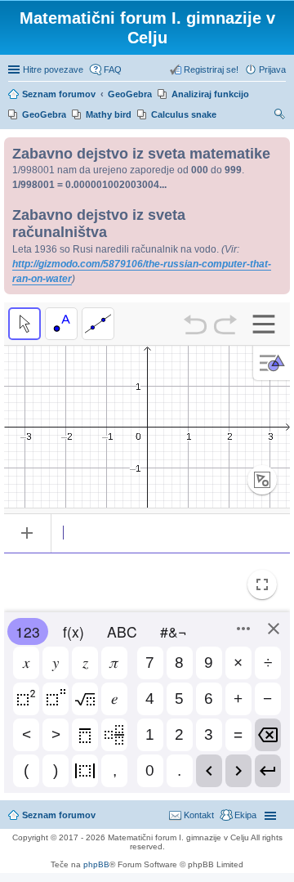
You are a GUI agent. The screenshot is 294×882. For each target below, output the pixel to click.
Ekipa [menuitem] (245, 815)
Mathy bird (108, 114)
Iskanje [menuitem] (280, 116)
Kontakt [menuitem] (199, 815)
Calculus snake (183, 114)
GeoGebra (44, 114)
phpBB (96, 864)
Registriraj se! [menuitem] (211, 69)
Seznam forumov (59, 815)
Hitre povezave (53, 69)
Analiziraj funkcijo (210, 94)
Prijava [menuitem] (272, 69)
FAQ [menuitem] (113, 69)
